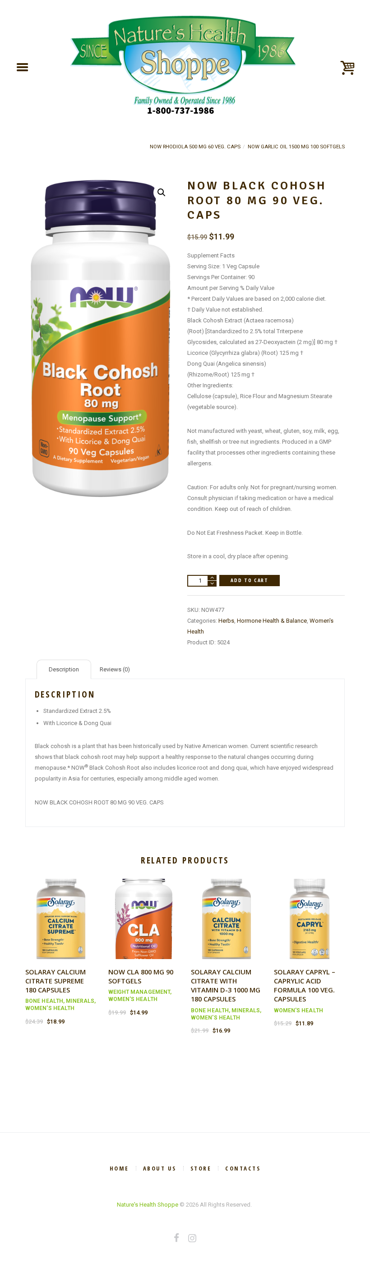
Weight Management (139, 992)
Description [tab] (64, 669)
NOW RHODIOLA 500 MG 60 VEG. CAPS (195, 146)
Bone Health (44, 1001)
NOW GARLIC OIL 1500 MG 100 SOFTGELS (296, 146)
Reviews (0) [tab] (115, 669)
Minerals (80, 1001)
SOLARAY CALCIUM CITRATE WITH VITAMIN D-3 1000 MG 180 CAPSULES (225, 985)
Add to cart (249, 580)
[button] (161, 192)
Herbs (226, 620)
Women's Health (49, 1008)
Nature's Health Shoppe (147, 1204)
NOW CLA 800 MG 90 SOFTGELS (140, 976)
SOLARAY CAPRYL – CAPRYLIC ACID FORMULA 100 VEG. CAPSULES (304, 985)
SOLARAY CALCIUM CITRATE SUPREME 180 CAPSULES (55, 980)
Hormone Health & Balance (272, 620)
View (61, 910)
